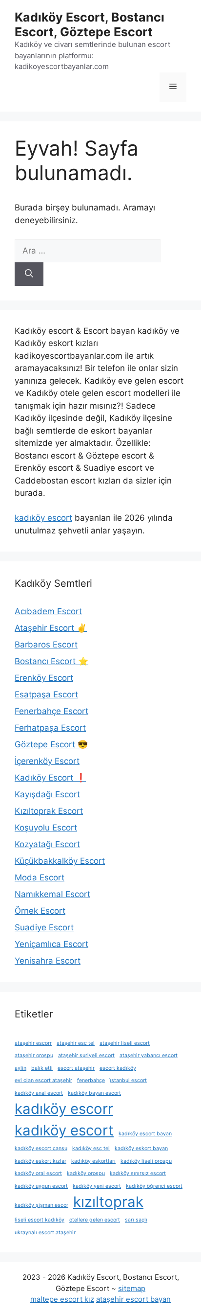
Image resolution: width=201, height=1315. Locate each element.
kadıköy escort (43, 518)
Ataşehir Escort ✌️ (51, 628)
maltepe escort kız (62, 1299)
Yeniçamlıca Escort (51, 944)
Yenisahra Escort (47, 961)
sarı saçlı (136, 1220)
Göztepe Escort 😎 (51, 744)
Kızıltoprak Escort (49, 811)
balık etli (42, 1068)
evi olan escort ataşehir (43, 1080)
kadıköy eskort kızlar (40, 1161)
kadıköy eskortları (93, 1161)
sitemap (131, 1288)
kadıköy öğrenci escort (154, 1186)
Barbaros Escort (46, 644)
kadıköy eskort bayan (141, 1148)
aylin (20, 1068)
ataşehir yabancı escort (149, 1055)
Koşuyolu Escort (46, 827)
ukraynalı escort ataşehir (45, 1232)
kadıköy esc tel (91, 1148)
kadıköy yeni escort (97, 1186)
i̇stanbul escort (128, 1080)
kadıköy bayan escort (94, 1093)
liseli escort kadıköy (39, 1220)
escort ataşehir (76, 1068)
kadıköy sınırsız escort (138, 1173)
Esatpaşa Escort (46, 694)
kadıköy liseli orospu (146, 1161)
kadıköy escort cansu (41, 1148)
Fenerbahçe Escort (51, 711)
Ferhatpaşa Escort (50, 728)
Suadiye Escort (44, 927)
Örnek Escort (40, 911)
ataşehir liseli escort (125, 1043)
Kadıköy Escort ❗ (50, 778)
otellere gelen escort (94, 1220)
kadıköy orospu (86, 1173)
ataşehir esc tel (76, 1043)
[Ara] (29, 274)
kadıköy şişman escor (41, 1205)
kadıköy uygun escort (41, 1186)
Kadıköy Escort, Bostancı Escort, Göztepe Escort (89, 24)
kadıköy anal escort (39, 1093)
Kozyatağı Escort (47, 844)
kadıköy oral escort (38, 1173)
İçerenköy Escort (47, 761)
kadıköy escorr (64, 1108)
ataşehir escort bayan (133, 1299)
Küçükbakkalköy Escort (60, 861)
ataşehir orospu (34, 1055)
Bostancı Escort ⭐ (51, 661)
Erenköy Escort (44, 678)
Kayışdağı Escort (47, 794)
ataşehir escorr (33, 1043)
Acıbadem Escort (48, 611)
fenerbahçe (91, 1080)
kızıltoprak (108, 1201)
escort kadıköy (118, 1068)
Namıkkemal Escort (52, 894)
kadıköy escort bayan (145, 1133)
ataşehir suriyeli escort (86, 1055)
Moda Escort (39, 877)
